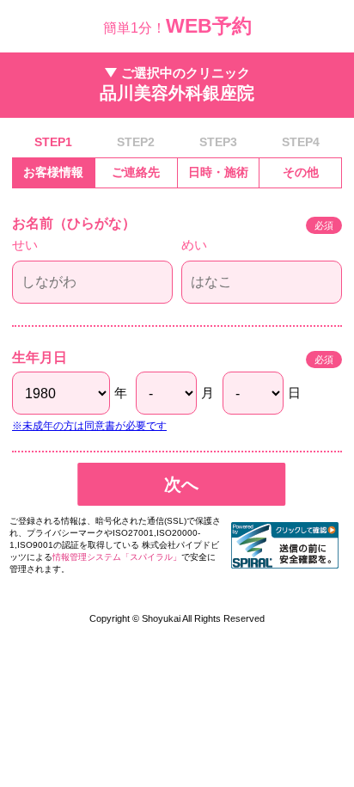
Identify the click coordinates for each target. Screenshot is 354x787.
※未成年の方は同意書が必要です (89, 426)
